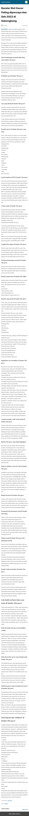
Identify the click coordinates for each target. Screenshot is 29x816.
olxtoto (6, 803)
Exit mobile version (14, 814)
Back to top (25, 809)
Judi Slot (9, 800)
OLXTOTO (4, 29)
